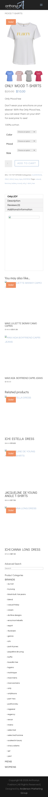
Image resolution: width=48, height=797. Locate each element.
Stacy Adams (13, 746)
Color (9, 134)
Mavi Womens (14, 683)
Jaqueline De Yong (16, 652)
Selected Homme (15, 735)
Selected (12, 730)
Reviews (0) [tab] (13, 205)
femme (8, 183)
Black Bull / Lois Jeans (17, 594)
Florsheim (12, 631)
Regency (11, 714)
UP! (9, 751)
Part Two (12, 699)
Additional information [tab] (19, 209)
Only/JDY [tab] (12, 196)
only (24, 183)
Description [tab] (13, 201)
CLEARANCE (37, 175)
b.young (11, 589)
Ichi (9, 641)
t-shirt (28, 183)
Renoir (10, 720)
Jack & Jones (13, 646)
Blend (10, 600)
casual (38, 179)
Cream (10, 610)
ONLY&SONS (12, 693)
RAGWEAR (11, 709)
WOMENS (26, 179)
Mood (9, 144)
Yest (10, 756)
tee (33, 183)
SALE (12, 179)
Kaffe (10, 657)
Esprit (10, 626)
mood (19, 183)
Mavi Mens (12, 678)
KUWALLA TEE (13, 662)
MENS (8, 761)
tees (16, 179)
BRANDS (10, 579)
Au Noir (11, 584)
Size (8, 153)
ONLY (7, 179)
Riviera (10, 725)
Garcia (10, 636)
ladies (13, 183)
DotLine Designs (15, 615)
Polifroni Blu (13, 704)
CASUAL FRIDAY (13, 605)
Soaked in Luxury (15, 740)
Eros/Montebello (15, 620)
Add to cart (26, 163)
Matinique (12, 673)
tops (20, 179)
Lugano (11, 667)
